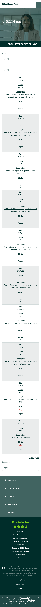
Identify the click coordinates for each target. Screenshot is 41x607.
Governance (20, 554)
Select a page (7, 462)
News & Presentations (20, 535)
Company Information (20, 538)
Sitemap (9, 513)
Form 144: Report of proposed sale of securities (20, 172)
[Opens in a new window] (15, 527)
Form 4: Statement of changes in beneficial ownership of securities (20, 134)
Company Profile (12, 488)
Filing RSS (34, 458)
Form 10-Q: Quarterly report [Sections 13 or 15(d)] (20, 401)
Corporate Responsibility (20, 551)
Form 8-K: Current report (20, 438)
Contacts (9, 496)
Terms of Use (20, 584)
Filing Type (5, 54)
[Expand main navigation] (38, 5)
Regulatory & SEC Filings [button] (22, 44)
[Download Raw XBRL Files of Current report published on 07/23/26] (20, 444)
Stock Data (20, 545)
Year (3, 65)
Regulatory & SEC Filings (20, 548)
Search (20, 558)
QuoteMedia (25, 598)
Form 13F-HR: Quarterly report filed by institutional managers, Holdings (20, 96)
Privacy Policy (20, 580)
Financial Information (20, 541)
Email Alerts (10, 480)
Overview (20, 531)
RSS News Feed (12, 504)
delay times (31, 600)
